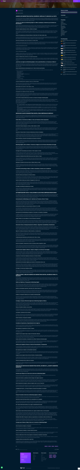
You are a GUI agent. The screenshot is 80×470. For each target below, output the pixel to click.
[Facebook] (61, 17)
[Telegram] (67, 17)
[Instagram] (62, 17)
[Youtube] (66, 17)
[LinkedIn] (65, 17)
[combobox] (69, 12)
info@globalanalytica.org (24, 458)
